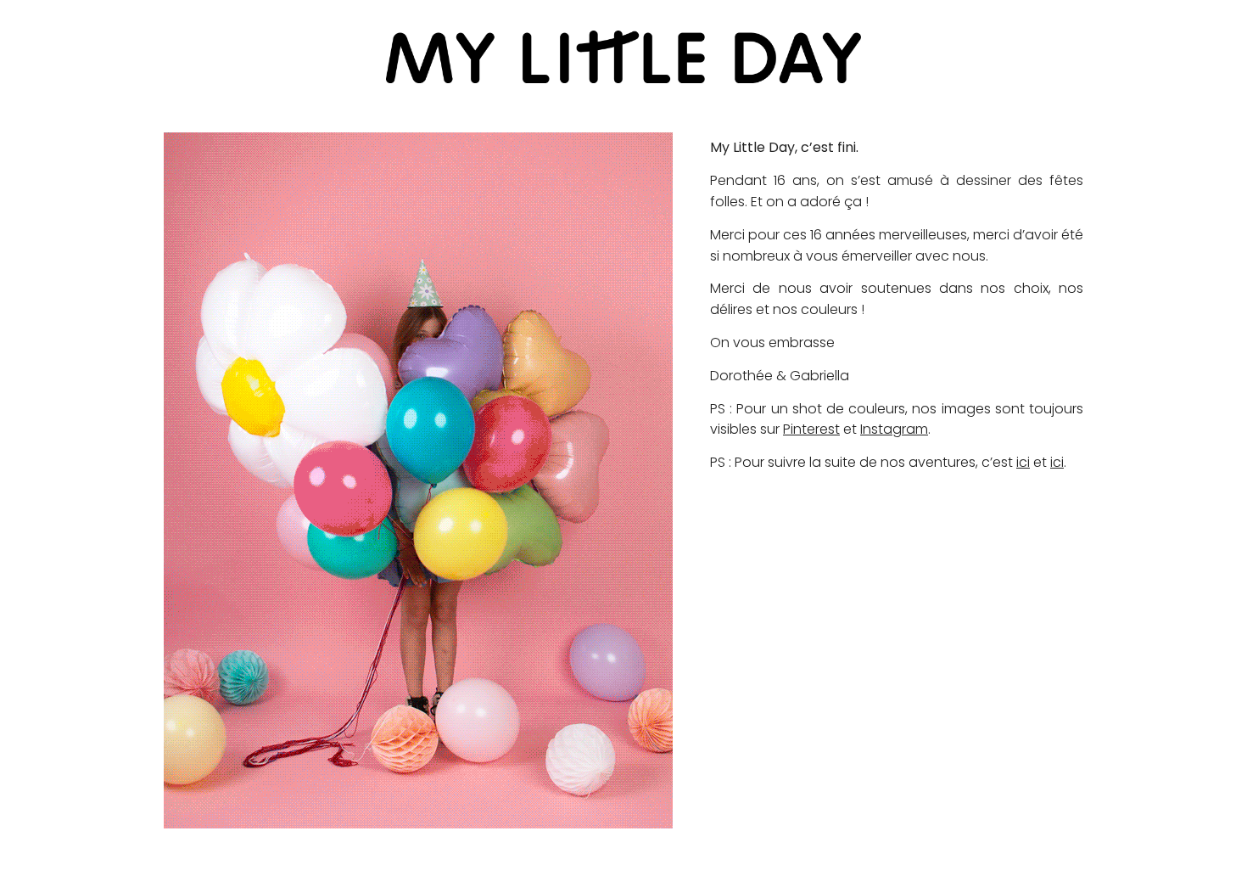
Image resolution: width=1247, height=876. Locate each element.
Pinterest (811, 429)
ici (1023, 462)
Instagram (894, 429)
